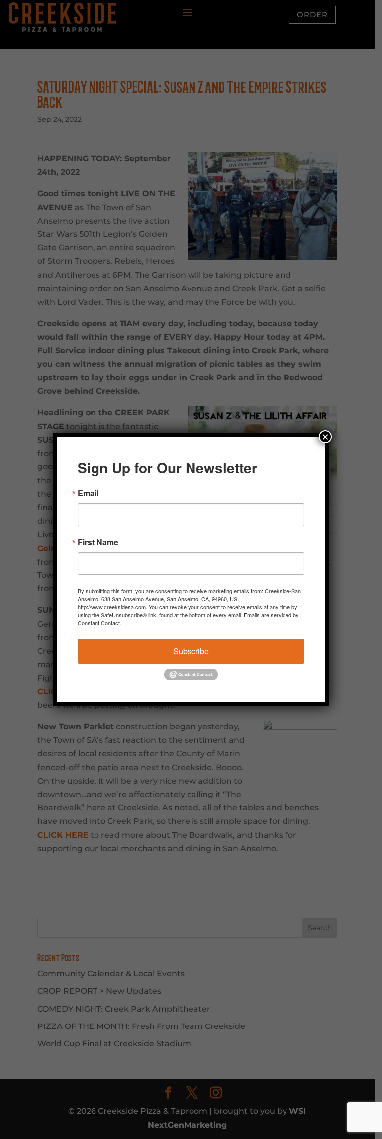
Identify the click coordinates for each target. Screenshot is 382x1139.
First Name (98, 542)
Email (88, 493)
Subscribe (191, 651)
